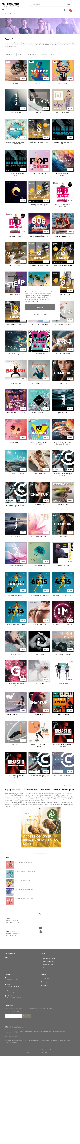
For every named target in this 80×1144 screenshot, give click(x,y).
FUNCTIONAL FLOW (62, 566)
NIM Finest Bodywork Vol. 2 (16, 715)
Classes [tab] (9, 54)
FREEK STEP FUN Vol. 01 (16, 236)
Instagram (46, 982)
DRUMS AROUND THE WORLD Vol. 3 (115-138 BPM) (15, 143)
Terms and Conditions (30, 1049)
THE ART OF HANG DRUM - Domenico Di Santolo (63, 443)
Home (6, 13)
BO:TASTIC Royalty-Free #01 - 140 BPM (62, 745)
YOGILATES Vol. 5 (15, 265)
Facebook (46, 979)
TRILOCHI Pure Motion (15, 566)
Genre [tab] (20, 54)
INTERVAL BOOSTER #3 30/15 (15, 625)
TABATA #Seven (63, 684)
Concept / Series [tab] (48, 54)
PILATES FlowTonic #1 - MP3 (22, 880)
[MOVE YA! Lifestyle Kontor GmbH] (10, 5)
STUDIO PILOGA (39, 113)
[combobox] (46, 5)
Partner (8, 957)
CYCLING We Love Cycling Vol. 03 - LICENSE (63, 474)
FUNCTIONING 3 (63, 505)
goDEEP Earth (15, 536)
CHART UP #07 (63, 383)
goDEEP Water (63, 413)
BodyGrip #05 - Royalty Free (16, 324)
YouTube (45, 985)
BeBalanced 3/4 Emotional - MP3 (24, 889)
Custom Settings (40, 314)
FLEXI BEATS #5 (16, 383)
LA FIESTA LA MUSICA (63, 715)
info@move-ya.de (11, 992)
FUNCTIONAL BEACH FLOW (63, 236)
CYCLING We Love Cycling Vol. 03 (15, 506)
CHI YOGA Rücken (15, 654)
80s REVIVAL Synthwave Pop (39, 236)
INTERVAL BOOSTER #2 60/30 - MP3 (25, 871)
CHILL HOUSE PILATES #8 (63, 654)
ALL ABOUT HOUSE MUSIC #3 (62, 625)
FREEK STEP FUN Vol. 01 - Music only (63, 205)
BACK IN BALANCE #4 (63, 354)
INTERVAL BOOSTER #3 (15, 595)
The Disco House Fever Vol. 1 (15, 413)
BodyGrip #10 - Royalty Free (39, 265)
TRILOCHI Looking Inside (16, 354)
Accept (40, 307)
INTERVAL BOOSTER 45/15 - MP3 (24, 862)
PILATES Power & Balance (63, 324)
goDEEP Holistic (16, 113)
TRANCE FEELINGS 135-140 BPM (63, 143)
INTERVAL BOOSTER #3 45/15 (62, 595)
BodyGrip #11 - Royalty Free (39, 205)
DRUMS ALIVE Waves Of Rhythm (63, 174)
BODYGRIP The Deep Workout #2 (15, 684)
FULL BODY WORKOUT (63, 113)
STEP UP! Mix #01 (15, 295)
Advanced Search (48, 965)
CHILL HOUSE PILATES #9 (16, 473)
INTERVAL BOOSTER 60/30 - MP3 (24, 899)
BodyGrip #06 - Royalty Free (63, 265)
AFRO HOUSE (63, 83)
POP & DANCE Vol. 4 (39, 173)
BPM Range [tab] (32, 54)
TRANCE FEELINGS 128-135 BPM (15, 174)
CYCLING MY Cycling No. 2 (62, 776)
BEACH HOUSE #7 (15, 442)
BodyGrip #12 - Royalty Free (39, 142)
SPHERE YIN (39, 83)
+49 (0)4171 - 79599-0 (13, 922)
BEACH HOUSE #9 (15, 83)
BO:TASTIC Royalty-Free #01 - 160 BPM (15, 776)
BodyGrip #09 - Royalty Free (63, 295)
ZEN (15, 205)
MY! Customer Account (49, 958)
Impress (51, 1049)
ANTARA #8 (15, 744)
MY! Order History (48, 961)
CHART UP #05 (63, 536)
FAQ (44, 968)
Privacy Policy (35, 301)
